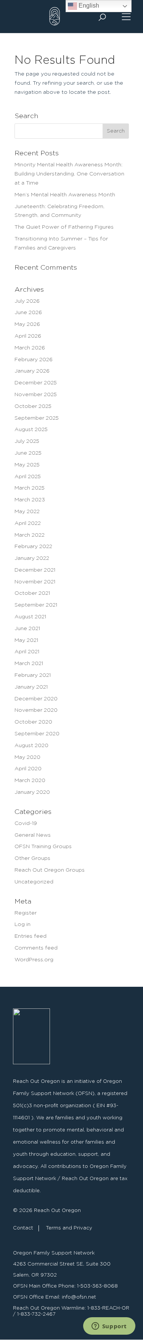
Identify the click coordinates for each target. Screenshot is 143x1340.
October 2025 (32, 406)
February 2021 (32, 675)
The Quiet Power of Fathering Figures (64, 227)
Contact (23, 1228)
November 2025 (35, 394)
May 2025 (27, 465)
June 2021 (27, 628)
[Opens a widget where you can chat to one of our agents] (109, 1326)
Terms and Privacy (69, 1228)
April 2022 (27, 523)
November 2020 (36, 710)
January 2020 (32, 792)
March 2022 (29, 535)
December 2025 (35, 383)
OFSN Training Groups (43, 846)
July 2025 (26, 441)
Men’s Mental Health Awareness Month (64, 195)
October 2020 (33, 722)
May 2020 (27, 757)
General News (32, 835)
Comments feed (36, 948)
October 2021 (32, 593)
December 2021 (34, 570)
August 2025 (31, 429)
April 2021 (26, 651)
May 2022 (27, 511)
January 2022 (31, 558)
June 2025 (28, 453)
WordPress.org (33, 959)
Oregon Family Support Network (54, 1253)
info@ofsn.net (79, 1297)
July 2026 (27, 301)
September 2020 (36, 733)
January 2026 (32, 371)
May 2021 (26, 640)
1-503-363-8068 (97, 1286)
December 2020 (36, 699)
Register (25, 913)
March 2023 (29, 499)
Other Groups (32, 858)
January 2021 (31, 687)
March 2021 (28, 663)
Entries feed (30, 936)
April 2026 (27, 336)
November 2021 (34, 582)
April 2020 (28, 768)
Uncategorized (33, 882)
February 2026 (33, 359)
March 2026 (29, 348)
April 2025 (27, 476)
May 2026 (27, 324)
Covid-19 (25, 823)
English (88, 5)
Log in (22, 924)
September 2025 (36, 418)
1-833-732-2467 (36, 1314)
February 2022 (33, 546)
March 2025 (29, 488)
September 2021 (35, 605)
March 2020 (29, 780)
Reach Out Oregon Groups (49, 870)
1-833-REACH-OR (108, 1308)
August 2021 (30, 616)
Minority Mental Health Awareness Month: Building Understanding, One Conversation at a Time (69, 174)
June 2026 (28, 312)
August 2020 (31, 745)
